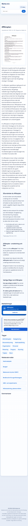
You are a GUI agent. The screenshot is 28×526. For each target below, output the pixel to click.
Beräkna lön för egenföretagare (12, 377)
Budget (5, 367)
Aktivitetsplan (7, 339)
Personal (15, 346)
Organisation (6, 346)
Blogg (3, 7)
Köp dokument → (15, 329)
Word (11, 353)
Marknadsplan (7, 361)
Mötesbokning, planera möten (12, 388)
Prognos (13, 349)
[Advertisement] (14, 491)
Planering (5, 349)
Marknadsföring (20, 342)
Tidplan (5, 353)
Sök (24, 11)
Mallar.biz (6, 4)
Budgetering (17, 339)
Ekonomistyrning (8, 342)
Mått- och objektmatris (10, 383)
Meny (23, 7)
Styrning (20, 349)
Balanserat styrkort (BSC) (10, 372)
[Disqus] (14, 414)
